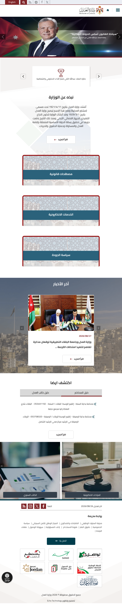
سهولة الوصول (36, 527)
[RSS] (30, 2)
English (12, 2)
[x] (36, 507)
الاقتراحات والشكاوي (70, 523)
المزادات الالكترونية (92, 495)
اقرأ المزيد (79, 359)
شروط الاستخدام (70, 527)
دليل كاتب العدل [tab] (40, 392)
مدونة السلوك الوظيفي (91, 523)
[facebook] (41, 2)
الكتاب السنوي (30, 495)
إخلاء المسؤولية (53, 527)
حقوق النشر (85, 527)
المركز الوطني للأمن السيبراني (45, 523)
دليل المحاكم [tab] (81, 392)
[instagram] (36, 2)
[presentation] (99, 76)
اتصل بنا (63, 541)
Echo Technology (54, 601)
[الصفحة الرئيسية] (108, 10)
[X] (47, 2)
